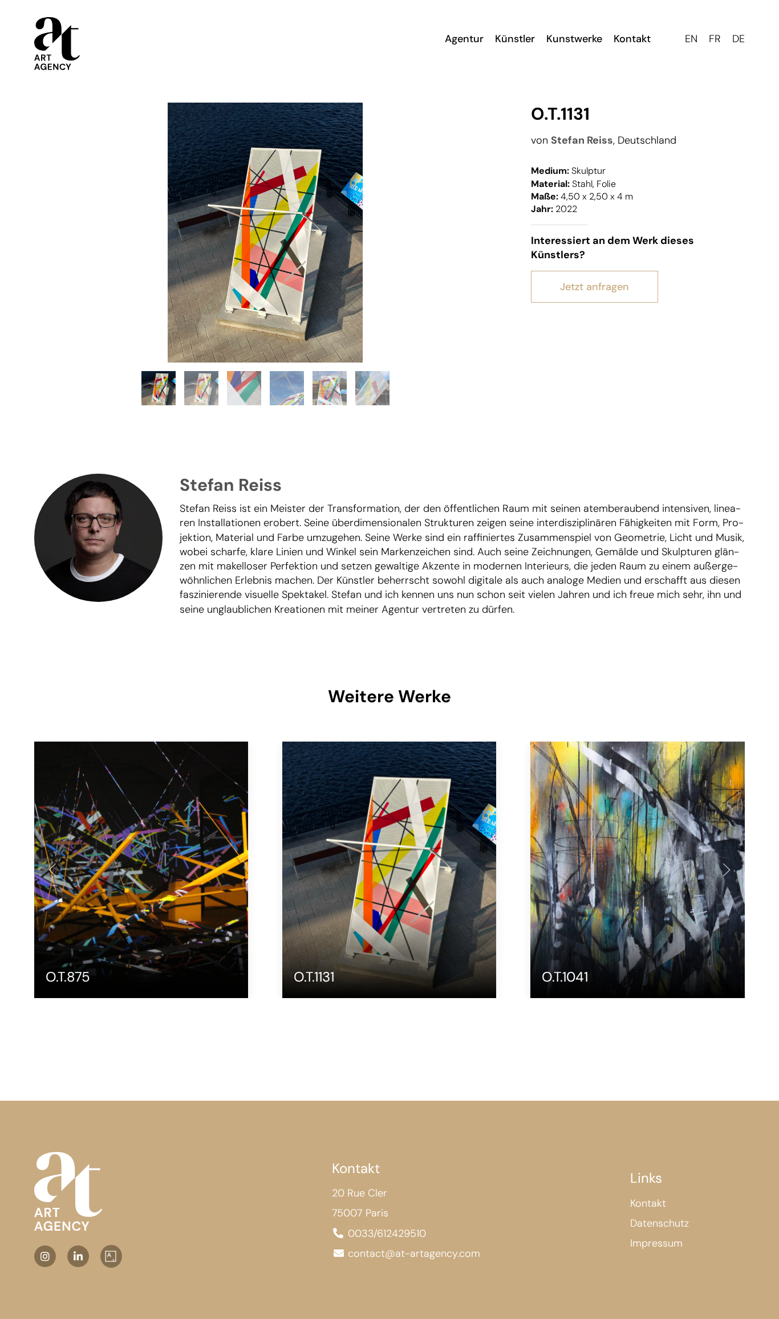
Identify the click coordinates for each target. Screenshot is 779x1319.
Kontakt (632, 39)
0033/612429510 (387, 1233)
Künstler (515, 39)
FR (715, 39)
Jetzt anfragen (594, 287)
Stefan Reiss (582, 140)
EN (691, 39)
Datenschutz (659, 1223)
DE (738, 39)
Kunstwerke (574, 39)
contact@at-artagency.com (414, 1253)
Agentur (464, 39)
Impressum (656, 1243)
